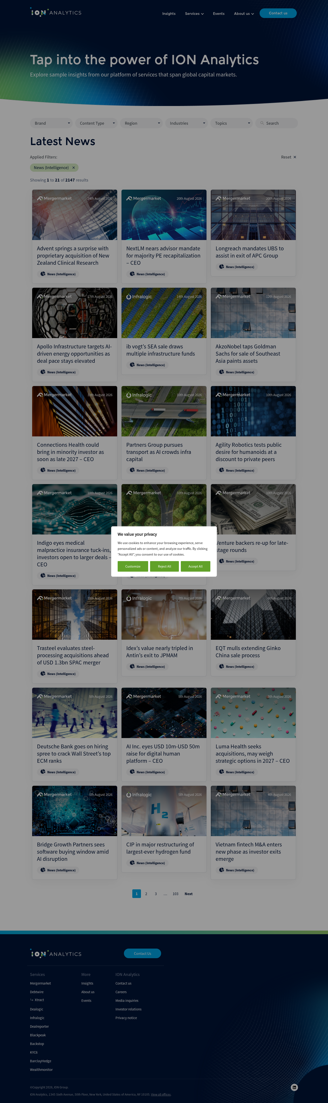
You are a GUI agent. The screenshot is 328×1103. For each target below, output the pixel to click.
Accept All (195, 566)
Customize (132, 566)
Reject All (164, 566)
